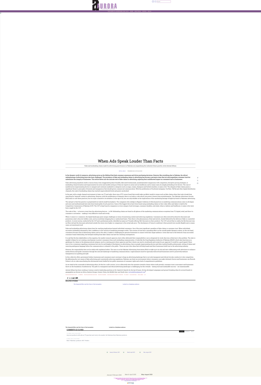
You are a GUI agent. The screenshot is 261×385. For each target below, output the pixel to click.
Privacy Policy (134, 380)
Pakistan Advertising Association (90, 274)
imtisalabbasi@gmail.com (136, 272)
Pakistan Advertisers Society (71, 274)
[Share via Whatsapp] (197, 183)
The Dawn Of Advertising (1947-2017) (118, 11)
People (144, 11)
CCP (145, 274)
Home (131, 11)
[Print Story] (73, 278)
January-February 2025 (114, 375)
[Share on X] (197, 180)
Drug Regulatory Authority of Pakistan (115, 274)
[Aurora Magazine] (104, 5)
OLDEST (182, 331)
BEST (192, 331)
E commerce (80, 274)
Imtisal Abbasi (122, 171)
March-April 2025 (130, 374)
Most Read (138, 11)
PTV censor (126, 274)
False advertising (133, 274)
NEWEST (187, 331)
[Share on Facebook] (197, 178)
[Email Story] (75, 278)
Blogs (149, 11)
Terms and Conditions (128, 380)
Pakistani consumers (102, 274)
